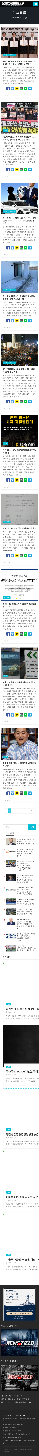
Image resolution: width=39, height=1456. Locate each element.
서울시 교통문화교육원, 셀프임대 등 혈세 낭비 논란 (19, 683)
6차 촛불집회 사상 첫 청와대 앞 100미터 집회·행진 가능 (19, 370)
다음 (31, 811)
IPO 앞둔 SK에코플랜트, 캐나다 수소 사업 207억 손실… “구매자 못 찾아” (19, 62)
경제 (5, 55)
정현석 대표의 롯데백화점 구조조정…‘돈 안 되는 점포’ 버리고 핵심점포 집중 (26, 841)
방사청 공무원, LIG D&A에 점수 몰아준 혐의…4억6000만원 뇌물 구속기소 (26, 937)
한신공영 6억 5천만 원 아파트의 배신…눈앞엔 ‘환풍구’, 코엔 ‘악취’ (19, 297)
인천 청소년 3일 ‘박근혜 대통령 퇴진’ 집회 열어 (19, 451)
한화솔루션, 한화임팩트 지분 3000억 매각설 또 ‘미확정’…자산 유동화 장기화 (25, 852)
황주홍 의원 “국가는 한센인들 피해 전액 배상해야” (19, 764)
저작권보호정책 (7, 1402)
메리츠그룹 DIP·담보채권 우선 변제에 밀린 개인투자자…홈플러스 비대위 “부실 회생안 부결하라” (25, 865)
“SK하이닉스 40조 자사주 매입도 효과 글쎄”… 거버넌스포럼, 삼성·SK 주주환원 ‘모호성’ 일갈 (25, 891)
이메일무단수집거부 (23, 1402)
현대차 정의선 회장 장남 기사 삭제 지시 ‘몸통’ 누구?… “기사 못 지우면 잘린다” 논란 (19, 220)
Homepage (15, 18)
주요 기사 (12, 55)
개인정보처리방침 (8, 1399)
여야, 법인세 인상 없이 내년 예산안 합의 (19, 528)
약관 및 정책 (6, 1396)
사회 (5, 130)
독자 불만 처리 (18, 1396)
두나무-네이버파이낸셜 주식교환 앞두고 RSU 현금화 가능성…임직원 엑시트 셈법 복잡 (25, 879)
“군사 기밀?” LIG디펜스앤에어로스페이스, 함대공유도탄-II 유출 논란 (26, 948)
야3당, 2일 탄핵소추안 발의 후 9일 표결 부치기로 (19, 605)
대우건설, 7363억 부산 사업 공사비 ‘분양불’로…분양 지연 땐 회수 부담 (25, 912)
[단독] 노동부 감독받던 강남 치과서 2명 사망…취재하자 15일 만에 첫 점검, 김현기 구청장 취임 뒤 (25, 924)
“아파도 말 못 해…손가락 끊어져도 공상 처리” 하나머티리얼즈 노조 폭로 (26, 902)
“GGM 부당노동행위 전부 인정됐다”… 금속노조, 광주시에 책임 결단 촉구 (19, 138)
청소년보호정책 (23, 1399)
